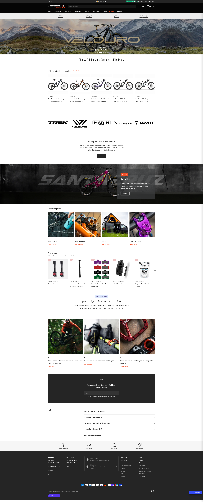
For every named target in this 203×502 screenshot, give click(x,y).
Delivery (141, 460)
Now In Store (60, 17)
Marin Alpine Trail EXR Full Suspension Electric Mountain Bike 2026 (57, 100)
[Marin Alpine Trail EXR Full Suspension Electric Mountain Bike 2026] (58, 84)
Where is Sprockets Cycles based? (95, 411)
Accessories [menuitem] (78, 11)
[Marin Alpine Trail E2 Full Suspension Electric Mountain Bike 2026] (80, 84)
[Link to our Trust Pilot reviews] (135, 1)
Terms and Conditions (144, 468)
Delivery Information (144, 17)
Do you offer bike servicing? (93, 429)
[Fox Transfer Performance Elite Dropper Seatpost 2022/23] (80, 269)
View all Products (52, 244)
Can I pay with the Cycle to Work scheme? (97, 423)
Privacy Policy (142, 465)
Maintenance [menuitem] (96, 11)
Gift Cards (123, 476)
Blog (122, 473)
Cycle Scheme (124, 460)
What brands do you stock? (92, 435)
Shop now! (116, 17)
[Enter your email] (117, 393)
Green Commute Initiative (145, 471)
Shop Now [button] (125, 193)
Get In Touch (89, 17)
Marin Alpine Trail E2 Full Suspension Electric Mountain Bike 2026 (79, 100)
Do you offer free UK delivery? (93, 417)
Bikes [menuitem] (49, 11)
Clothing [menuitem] (87, 11)
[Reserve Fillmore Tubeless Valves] (58, 269)
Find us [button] (67, 466)
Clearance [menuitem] (111, 11)
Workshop (123, 471)
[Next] (155, 85)
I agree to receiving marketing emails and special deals (102, 396)
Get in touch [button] (50, 470)
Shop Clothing (51, 366)
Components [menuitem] (68, 11)
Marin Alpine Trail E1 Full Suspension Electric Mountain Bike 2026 (100, 100)
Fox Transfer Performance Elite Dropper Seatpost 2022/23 (78, 285)
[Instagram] (52, 1)
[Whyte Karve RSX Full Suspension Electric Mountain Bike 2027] (123, 84)
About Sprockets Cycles (126, 465)
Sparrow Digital (75, 491)
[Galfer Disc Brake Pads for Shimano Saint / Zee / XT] (101, 269)
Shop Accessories (88, 364)
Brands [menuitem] (105, 11)
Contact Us (123, 463)
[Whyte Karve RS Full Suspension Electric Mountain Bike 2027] (145, 84)
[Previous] (48, 85)
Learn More (101, 156)
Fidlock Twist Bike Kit (118, 284)
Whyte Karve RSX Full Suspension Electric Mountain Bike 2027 (121, 100)
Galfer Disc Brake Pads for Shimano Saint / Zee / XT (100, 285)
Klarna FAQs (141, 473)
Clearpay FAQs (142, 476)
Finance (123, 468)
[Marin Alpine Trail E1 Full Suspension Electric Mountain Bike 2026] (101, 84)
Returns (141, 463)
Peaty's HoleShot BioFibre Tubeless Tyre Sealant (144, 285)
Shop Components (124, 366)
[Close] (0, 501)
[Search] (134, 6)
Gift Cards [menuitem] (119, 11)
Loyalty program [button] (195, 492)
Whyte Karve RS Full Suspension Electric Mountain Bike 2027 (143, 100)
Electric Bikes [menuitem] (57, 11)
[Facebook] (49, 1)
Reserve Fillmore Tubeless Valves (56, 284)
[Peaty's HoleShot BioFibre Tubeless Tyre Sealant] (145, 269)
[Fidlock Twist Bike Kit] (123, 269)
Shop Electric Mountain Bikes (79, 71)
